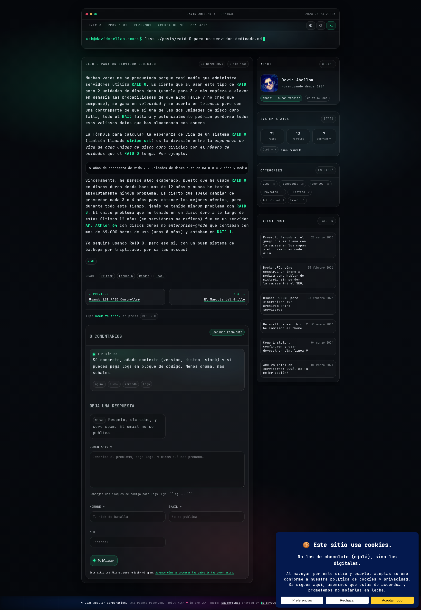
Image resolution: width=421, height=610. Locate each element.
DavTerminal (230, 602)
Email (160, 276)
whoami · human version (281, 98)
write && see (317, 98)
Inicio (95, 25)
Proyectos (118, 25)
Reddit (144, 276)
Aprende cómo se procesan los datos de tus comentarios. (194, 572)
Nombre (97, 507)
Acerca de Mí (171, 25)
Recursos (143, 25)
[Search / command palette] (320, 25)
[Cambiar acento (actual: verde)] (310, 25)
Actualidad (273, 200)
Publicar (106, 560)
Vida (91, 261)
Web (92, 532)
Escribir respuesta (227, 332)
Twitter (107, 276)
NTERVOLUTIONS (273, 602)
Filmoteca (299, 192)
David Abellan (200, 14)
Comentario (101, 447)
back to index (108, 316)
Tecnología (292, 183)
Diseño (297, 200)
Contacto (199, 25)
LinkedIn (126, 276)
